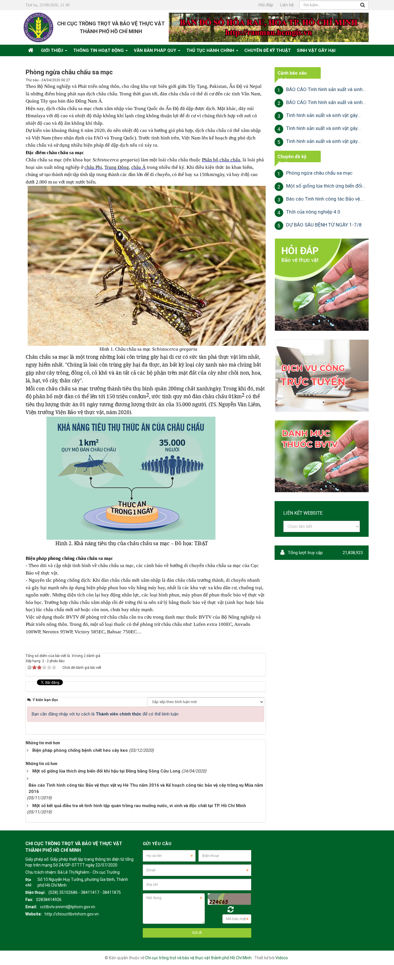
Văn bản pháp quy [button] (155, 50)
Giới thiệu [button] (52, 50)
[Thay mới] (230, 909)
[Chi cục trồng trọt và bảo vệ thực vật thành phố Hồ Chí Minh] (38, 27)
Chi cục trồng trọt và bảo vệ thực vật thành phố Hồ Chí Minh (198, 957)
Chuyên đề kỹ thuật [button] (267, 50)
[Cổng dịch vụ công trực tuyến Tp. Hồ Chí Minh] (322, 375)
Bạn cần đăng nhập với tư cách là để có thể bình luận (105, 714)
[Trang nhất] (31, 50)
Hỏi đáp (265, 4)
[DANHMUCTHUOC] (322, 456)
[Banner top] (269, 27)
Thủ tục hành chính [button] (210, 50)
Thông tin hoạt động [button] (99, 50)
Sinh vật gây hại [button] (316, 50)
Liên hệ (287, 4)
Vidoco (281, 957)
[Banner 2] (322, 284)
